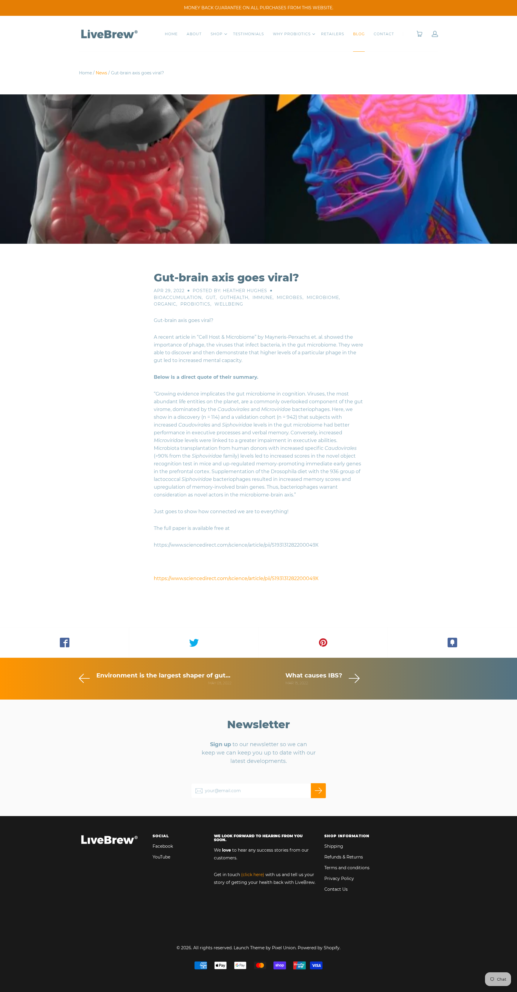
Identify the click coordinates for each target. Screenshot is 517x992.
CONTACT (384, 34)
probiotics (195, 304)
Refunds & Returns (343, 857)
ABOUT (194, 34)
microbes (289, 297)
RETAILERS (332, 34)
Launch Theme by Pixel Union (265, 947)
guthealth (234, 297)
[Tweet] (193, 642)
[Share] (64, 642)
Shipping (333, 846)
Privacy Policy (339, 878)
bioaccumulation (178, 297)
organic (165, 304)
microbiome (323, 297)
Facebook (163, 846)
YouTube (161, 857)
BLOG (359, 34)
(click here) (252, 874)
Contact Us (336, 889)
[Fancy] (452, 642)
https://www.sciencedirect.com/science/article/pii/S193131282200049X (236, 578)
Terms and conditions (346, 867)
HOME (171, 34)
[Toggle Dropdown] (225, 34)
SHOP (217, 34)
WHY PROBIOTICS (292, 34)
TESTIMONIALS (248, 34)
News (101, 73)
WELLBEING (229, 304)
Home (85, 73)
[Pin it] (323, 642)
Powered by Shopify (319, 947)
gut (211, 297)
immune (263, 297)
